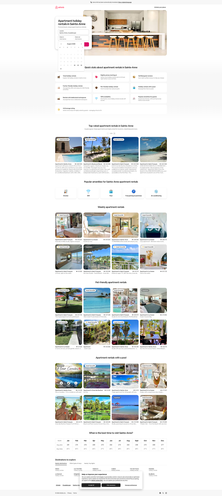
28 (74, 65)
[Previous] (107, 133)
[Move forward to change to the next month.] (81, 43)
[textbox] (65, 39)
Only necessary (111, 485)
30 (81, 65)
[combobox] (73, 33)
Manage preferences (131, 485)
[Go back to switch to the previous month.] (61, 43)
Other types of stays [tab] (75, 463)
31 (60, 69)
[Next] (114, 133)
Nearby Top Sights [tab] (89, 463)
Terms (75, 493)
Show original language (125, 2)
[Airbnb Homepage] (59, 7)
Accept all (91, 485)
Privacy (70, 493)
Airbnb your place (160, 7)
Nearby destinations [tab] (61, 463)
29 (78, 65)
